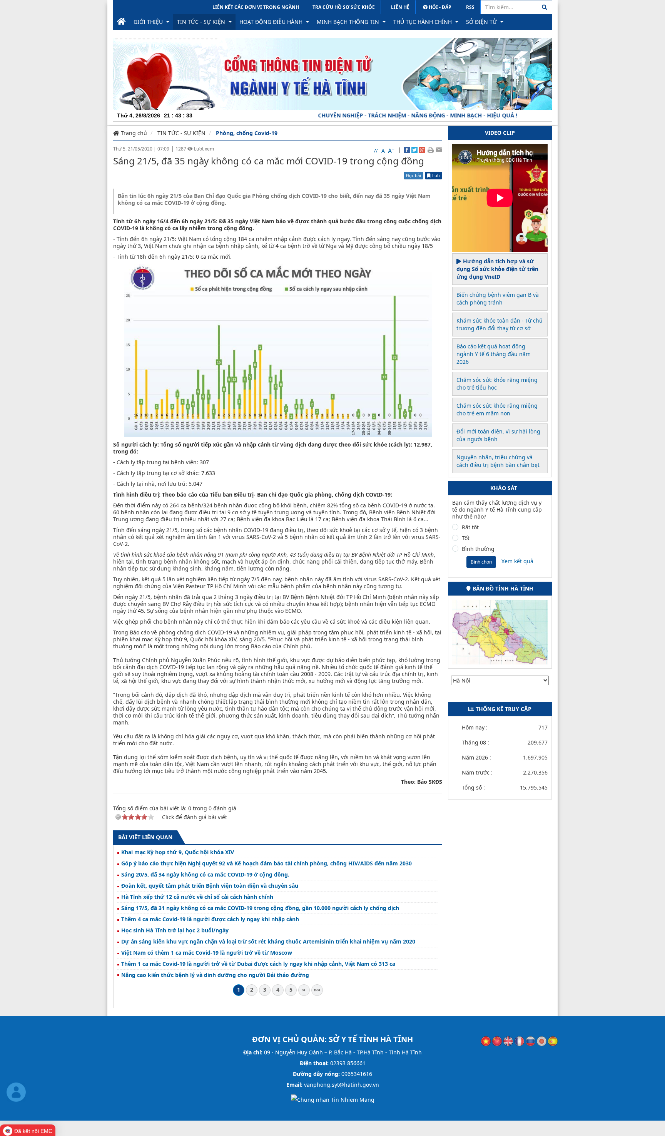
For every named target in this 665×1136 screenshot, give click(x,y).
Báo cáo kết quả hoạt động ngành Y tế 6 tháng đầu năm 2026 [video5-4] (493, 354)
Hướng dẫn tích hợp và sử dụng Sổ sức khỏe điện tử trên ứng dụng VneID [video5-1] (497, 269)
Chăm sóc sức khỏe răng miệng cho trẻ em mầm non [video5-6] (497, 409)
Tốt (466, 538)
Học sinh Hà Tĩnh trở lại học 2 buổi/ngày (175, 930)
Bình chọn (481, 562)
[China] (497, 1040)
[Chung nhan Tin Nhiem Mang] (332, 1099)
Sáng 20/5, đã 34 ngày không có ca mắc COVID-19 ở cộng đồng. (205, 874)
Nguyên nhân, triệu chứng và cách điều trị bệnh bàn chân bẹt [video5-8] (498, 460)
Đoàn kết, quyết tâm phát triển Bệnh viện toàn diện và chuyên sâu (209, 885)
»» (317, 989)
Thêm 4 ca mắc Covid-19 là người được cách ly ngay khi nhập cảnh (210, 919)
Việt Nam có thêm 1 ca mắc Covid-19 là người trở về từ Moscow (206, 952)
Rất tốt (470, 527)
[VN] (486, 1040)
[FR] (519, 1040)
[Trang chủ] (121, 22)
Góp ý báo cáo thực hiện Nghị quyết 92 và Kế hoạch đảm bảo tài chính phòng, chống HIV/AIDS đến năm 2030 (266, 863)
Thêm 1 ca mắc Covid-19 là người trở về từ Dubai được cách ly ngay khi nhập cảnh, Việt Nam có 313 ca (258, 963)
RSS (470, 7)
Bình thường (478, 548)
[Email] (439, 149)
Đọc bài (413, 175)
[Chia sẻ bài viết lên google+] (422, 149)
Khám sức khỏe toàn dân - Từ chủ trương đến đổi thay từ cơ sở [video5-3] (499, 324)
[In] (430, 149)
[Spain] (553, 1040)
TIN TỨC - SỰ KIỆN (181, 133)
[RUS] (530, 1040)
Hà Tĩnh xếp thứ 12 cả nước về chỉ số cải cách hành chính (197, 896)
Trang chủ (133, 133)
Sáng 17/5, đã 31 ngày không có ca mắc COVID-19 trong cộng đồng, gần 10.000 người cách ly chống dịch (260, 908)
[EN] (508, 1040)
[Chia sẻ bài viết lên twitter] (414, 149)
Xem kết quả (517, 561)
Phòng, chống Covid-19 (246, 133)
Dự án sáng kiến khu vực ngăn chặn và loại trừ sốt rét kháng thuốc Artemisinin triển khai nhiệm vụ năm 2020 (268, 941)
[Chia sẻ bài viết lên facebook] (407, 149)
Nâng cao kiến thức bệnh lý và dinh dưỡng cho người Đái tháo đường (215, 975)
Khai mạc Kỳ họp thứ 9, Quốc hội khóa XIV (177, 852)
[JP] (541, 1040)
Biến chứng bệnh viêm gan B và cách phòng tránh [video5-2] (497, 298)
